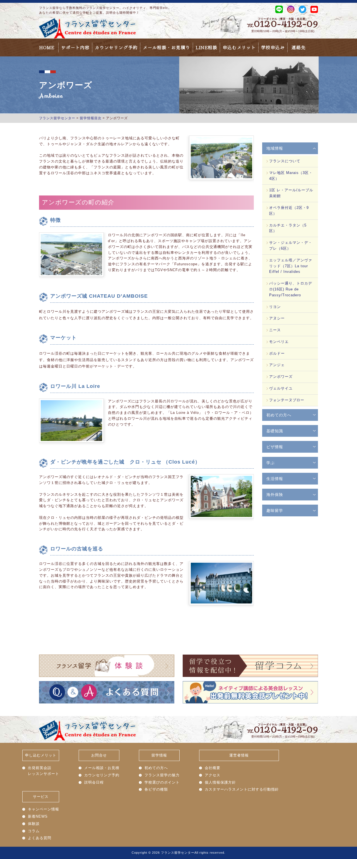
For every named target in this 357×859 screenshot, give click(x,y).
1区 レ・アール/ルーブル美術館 (291, 193)
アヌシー (277, 318)
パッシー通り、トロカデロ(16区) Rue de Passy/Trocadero (290, 289)
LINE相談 (206, 47)
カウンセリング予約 (116, 47)
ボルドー (277, 353)
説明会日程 (94, 782)
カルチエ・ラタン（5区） (288, 228)
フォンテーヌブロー (286, 400)
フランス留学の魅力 (162, 775)
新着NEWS (38, 816)
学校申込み (273, 47)
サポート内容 (75, 47)
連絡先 (298, 47)
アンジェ (277, 365)
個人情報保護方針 (220, 782)
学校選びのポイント (162, 782)
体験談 (34, 824)
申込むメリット (239, 47)
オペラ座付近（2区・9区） (289, 211)
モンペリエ (279, 342)
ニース (275, 330)
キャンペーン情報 (43, 809)
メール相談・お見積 (101, 768)
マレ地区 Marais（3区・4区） (291, 176)
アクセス (212, 775)
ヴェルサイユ (281, 388)
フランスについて (284, 161)
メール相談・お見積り (166, 47)
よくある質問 (39, 838)
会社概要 (212, 768)
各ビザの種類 (156, 789)
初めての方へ (156, 768)
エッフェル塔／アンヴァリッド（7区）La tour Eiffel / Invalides (290, 266)
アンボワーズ (281, 376)
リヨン (275, 307)
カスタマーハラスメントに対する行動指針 (242, 789)
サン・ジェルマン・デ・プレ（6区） (290, 245)
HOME (46, 47)
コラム (34, 831)
